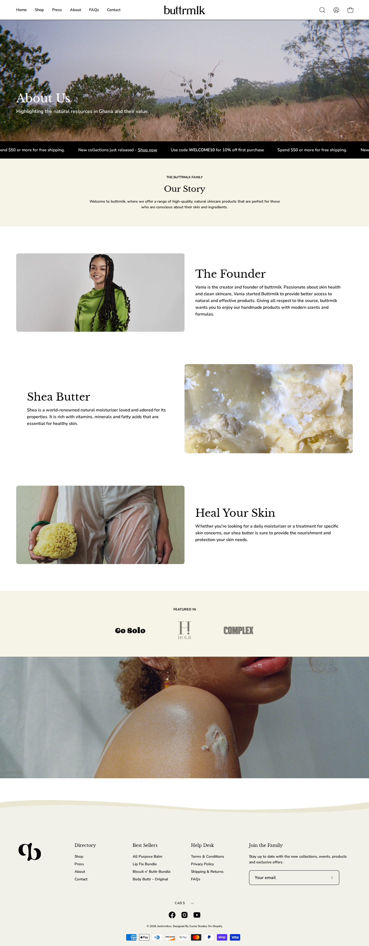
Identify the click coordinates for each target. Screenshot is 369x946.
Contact (81, 879)
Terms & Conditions (207, 856)
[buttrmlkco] (184, 10)
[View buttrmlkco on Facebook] (172, 915)
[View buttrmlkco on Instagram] (184, 915)
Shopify (217, 926)
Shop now (115, 150)
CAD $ (180, 903)
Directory (85, 845)
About (80, 871)
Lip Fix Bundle (145, 864)
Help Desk (202, 845)
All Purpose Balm (147, 856)
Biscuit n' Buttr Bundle (151, 871)
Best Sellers (145, 845)
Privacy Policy (202, 864)
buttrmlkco (164, 926)
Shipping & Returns (207, 871)
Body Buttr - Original (150, 879)
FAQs (195, 879)
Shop (79, 856)
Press (79, 864)
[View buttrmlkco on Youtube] (197, 915)
